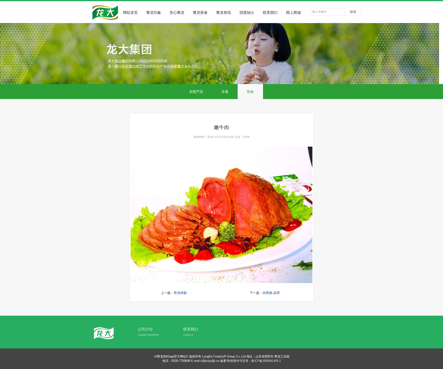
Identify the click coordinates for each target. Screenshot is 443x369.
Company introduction (148, 334)
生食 (225, 92)
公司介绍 (145, 329)
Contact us (188, 334)
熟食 (250, 92)
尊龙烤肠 (180, 293)
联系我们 (190, 329)
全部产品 (196, 92)
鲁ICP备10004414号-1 (266, 361)
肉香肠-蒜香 (271, 293)
